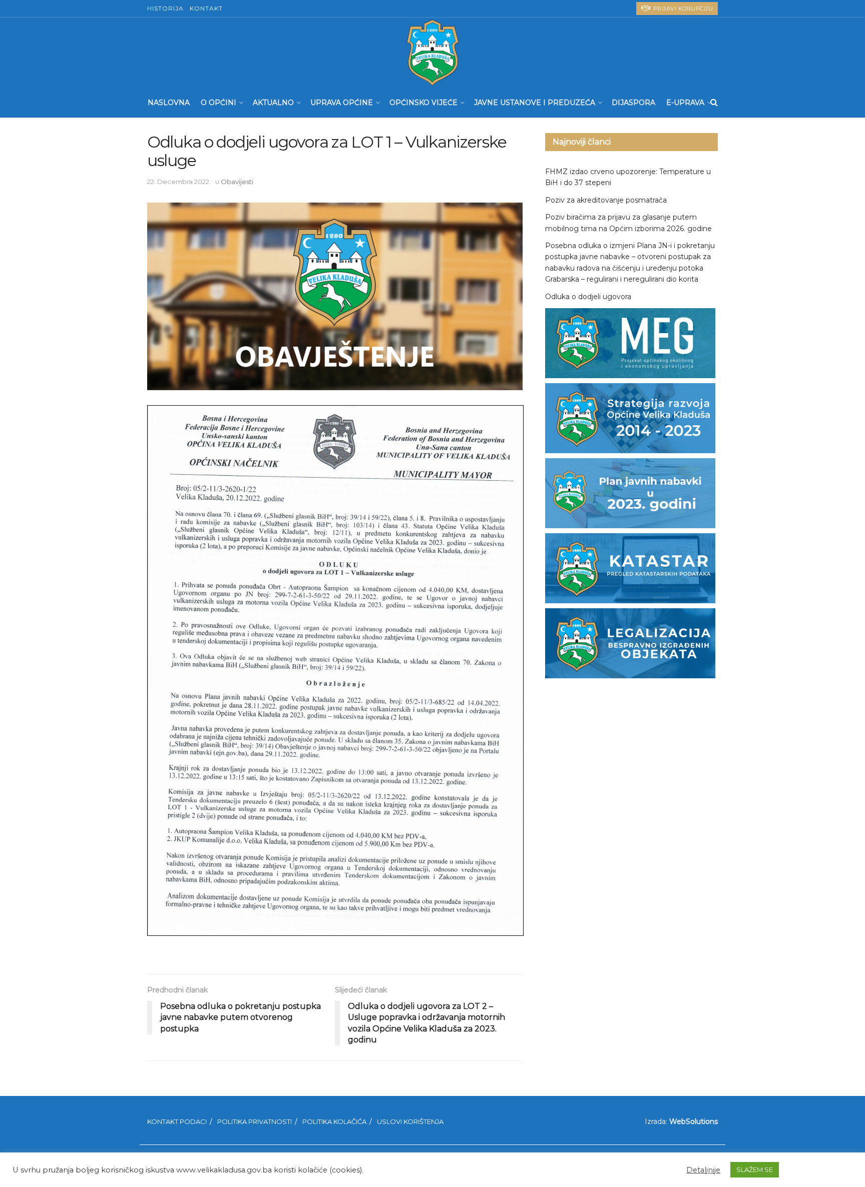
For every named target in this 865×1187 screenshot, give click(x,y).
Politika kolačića (334, 1121)
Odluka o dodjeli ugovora (588, 296)
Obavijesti (237, 182)
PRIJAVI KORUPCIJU (682, 8)
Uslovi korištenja (410, 1121)
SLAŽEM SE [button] (754, 1169)
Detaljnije (703, 1169)
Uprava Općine (341, 102)
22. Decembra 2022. (179, 182)
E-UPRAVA (685, 102)
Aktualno (273, 102)
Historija (165, 8)
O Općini (218, 102)
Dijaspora (633, 102)
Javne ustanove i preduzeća (534, 102)
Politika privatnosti (254, 1121)
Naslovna (169, 102)
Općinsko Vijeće (423, 102)
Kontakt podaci (177, 1121)
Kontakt (206, 8)
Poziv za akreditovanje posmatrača (606, 200)
